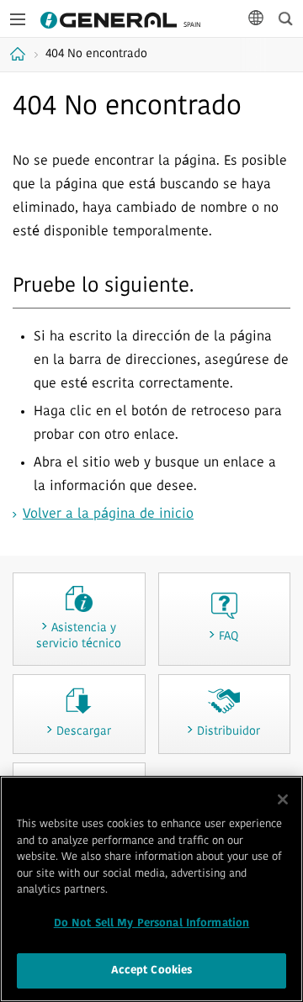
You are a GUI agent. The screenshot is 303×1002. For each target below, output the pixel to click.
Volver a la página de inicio (108, 514)
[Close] (282, 799)
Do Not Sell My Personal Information (152, 923)
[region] (151, 889)
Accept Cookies (152, 970)
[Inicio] (19, 54)
